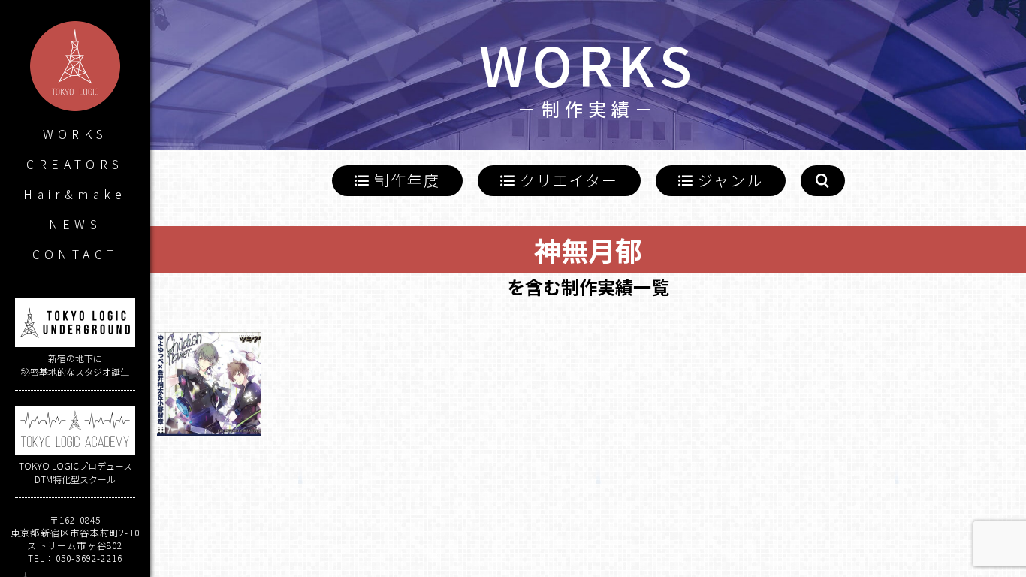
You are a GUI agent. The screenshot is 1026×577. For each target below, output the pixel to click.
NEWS (75, 224)
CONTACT (75, 254)
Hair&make (75, 194)
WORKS (75, 134)
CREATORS (74, 164)
